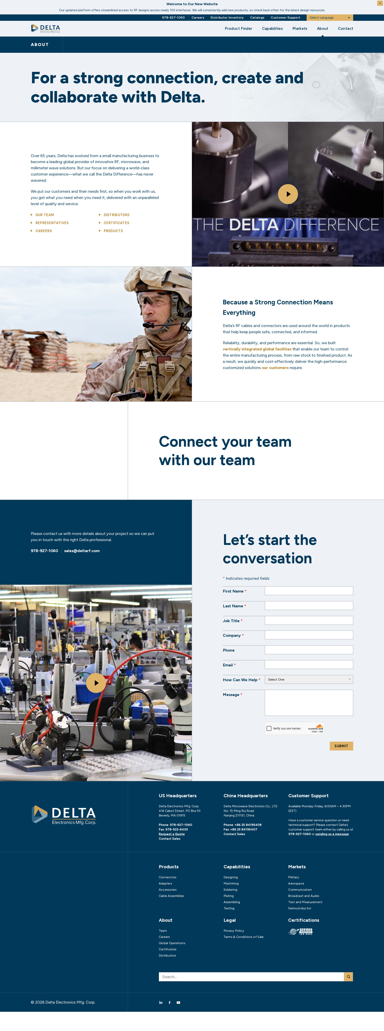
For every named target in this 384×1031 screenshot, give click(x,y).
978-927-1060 (173, 17)
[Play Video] (288, 194)
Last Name (234, 606)
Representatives (52, 223)
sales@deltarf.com (82, 550)
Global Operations (172, 943)
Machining (231, 883)
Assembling (232, 902)
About (322, 28)
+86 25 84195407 (243, 829)
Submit (341, 746)
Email (229, 665)
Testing (229, 908)
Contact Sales (169, 838)
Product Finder (238, 28)
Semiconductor (299, 908)
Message (232, 694)
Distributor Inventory (227, 17)
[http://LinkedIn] (162, 1002)
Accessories (168, 890)
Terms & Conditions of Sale (244, 937)
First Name (235, 591)
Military (293, 877)
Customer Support (285, 17)
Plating (229, 896)
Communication (300, 890)
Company (233, 635)
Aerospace (296, 883)
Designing (231, 877)
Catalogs (257, 17)
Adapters (165, 883)
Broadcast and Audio (303, 896)
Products (113, 231)
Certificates (117, 223)
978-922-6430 (176, 829)
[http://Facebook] (169, 1002)
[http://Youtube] (178, 1002)
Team (163, 931)
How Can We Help (241, 679)
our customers (275, 367)
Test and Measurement (305, 902)
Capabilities (272, 28)
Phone (229, 650)
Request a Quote (172, 834)
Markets (299, 28)
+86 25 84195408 (248, 825)
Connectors (168, 877)
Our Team (45, 215)
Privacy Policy (234, 931)
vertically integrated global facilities (257, 349)
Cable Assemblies (171, 896)
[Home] (46, 28)
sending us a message (332, 834)
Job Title (233, 620)
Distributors (117, 215)
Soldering (230, 890)
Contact (345, 28)
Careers (198, 17)
